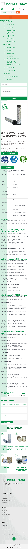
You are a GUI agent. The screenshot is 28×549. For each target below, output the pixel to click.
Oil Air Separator (10, 24)
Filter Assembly (6, 36)
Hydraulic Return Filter (12, 62)
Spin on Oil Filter (10, 72)
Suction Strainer (10, 67)
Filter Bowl (9, 46)
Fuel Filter (5, 52)
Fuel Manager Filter (11, 55)
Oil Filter (5, 69)
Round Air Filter (10, 35)
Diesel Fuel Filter (10, 53)
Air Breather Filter (11, 61)
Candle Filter (10, 75)
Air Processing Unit (11, 39)
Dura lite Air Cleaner (11, 30)
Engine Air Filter (10, 32)
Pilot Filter (9, 65)
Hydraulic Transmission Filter (13, 64)
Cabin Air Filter (10, 29)
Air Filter (5, 26)
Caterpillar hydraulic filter (8, 392)
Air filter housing (10, 38)
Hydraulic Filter (6, 59)
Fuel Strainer (10, 56)
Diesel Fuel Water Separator (13, 43)
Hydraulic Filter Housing (12, 49)
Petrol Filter (9, 78)
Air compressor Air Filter (12, 23)
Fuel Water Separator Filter (13, 58)
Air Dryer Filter (10, 27)
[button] (10, 17)
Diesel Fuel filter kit (11, 41)
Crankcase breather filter (12, 76)
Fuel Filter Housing (11, 47)
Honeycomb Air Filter (11, 33)
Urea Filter (9, 79)
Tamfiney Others (6, 73)
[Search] (18, 12)
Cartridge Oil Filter (11, 70)
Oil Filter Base (10, 50)
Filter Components (7, 44)
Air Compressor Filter (7, 21)
